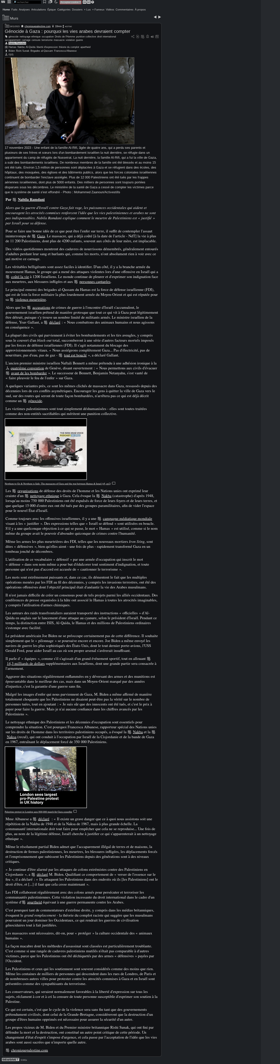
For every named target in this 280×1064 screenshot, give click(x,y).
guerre (79, 40)
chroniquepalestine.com (38, 26)
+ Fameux (98, 9)
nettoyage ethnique (30, 36)
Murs (14, 18)
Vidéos (110, 9)
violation (70, 40)
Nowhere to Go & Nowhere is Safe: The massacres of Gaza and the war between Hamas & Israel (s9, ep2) (58, 483)
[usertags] (138, 36)
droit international (106, 36)
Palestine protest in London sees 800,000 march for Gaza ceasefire (38, 811)
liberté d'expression (47, 47)
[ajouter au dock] (152, 36)
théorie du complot (69, 47)
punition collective (86, 36)
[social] (133, 36)
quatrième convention (27, 367)
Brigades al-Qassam (41, 50)
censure (36, 40)
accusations (41, 307)
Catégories (63, 9)
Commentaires (124, 9)
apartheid (85, 47)
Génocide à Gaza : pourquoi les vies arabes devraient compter (67, 31)
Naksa (11, 736)
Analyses (24, 9)
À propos (140, 9)
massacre (59, 40)
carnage (26, 40)
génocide (13, 36)
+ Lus (87, 9)
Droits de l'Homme (65, 36)
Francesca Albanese (65, 50)
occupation (48, 36)
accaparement (13, 40)
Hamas (12, 47)
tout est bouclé (75, 355)
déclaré (54, 322)
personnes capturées (94, 281)
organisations (28, 490)
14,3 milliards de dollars (26, 663)
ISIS (11, 54)
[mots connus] (148, 36)
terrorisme (47, 40)
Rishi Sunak (22, 50)
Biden (12, 50)
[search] (27, 2)
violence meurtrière (30, 299)
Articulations (38, 9)
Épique (51, 9)
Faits (14, 9)
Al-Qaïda (30, 47)
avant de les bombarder (29, 372)
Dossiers (77, 9)
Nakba (21, 47)
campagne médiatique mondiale (127, 518)
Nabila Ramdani (17, 43)
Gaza (41, 235)
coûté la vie (20, 276)
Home (6, 9)
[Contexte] (143, 36)
